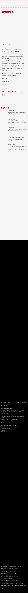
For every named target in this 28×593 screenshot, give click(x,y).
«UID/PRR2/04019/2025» (7, 578)
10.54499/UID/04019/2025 (10, 571)
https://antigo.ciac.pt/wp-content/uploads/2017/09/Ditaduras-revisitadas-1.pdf (13, 93)
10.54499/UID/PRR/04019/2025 (11, 577)
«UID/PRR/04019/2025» (6, 575)
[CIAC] (2, 3)
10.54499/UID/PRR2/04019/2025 (11, 580)
